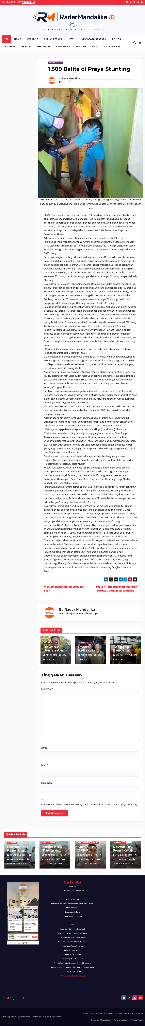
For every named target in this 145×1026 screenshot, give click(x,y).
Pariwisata (63, 46)
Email (44, 765)
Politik (116, 39)
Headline (32, 39)
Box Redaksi (72, 882)
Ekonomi (10, 46)
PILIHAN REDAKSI (55, 63)
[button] (134, 43)
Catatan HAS (112, 46)
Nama (45, 748)
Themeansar (55, 1017)
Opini (95, 46)
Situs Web (46, 783)
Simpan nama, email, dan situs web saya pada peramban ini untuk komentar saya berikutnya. (90, 805)
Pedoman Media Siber (101, 1020)
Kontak (139, 1014)
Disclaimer (109, 1014)
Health (26, 46)
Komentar (47, 689)
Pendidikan (43, 46)
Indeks (119, 1014)
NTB (71, 39)
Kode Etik (129, 1014)
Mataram (12, 843)
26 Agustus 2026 (18, 855)
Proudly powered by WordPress (16, 1017)
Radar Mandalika (71, 78)
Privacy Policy (137, 1020)
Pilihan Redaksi (53, 39)
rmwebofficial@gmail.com (75, 976)
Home (17, 39)
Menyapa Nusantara (93, 39)
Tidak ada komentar (17, 864)
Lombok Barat (49, 843)
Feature (81, 46)
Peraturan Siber (121, 1020)
